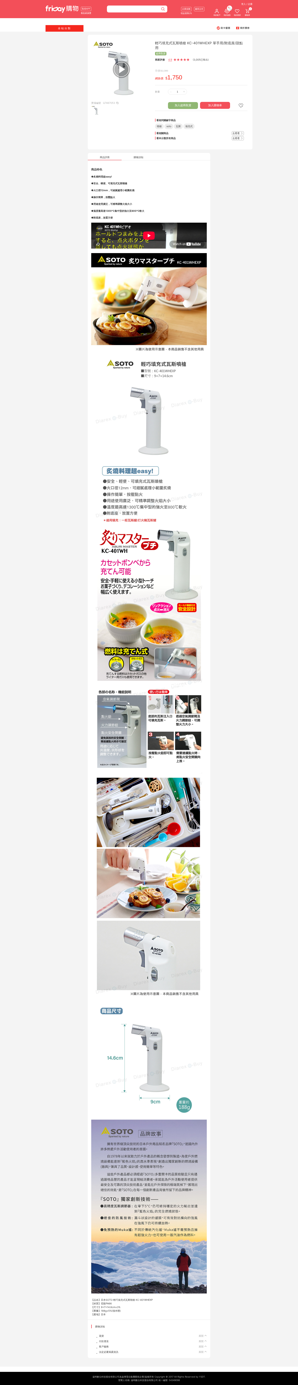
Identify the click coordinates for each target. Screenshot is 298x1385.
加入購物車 (215, 105)
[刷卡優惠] (223, 28)
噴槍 (159, 126)
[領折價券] (242, 28)
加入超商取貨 (183, 105)
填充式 (189, 126)
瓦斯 (178, 126)
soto (168, 126)
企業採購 (186, 9)
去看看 (236, 133)
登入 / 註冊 (246, 4)
